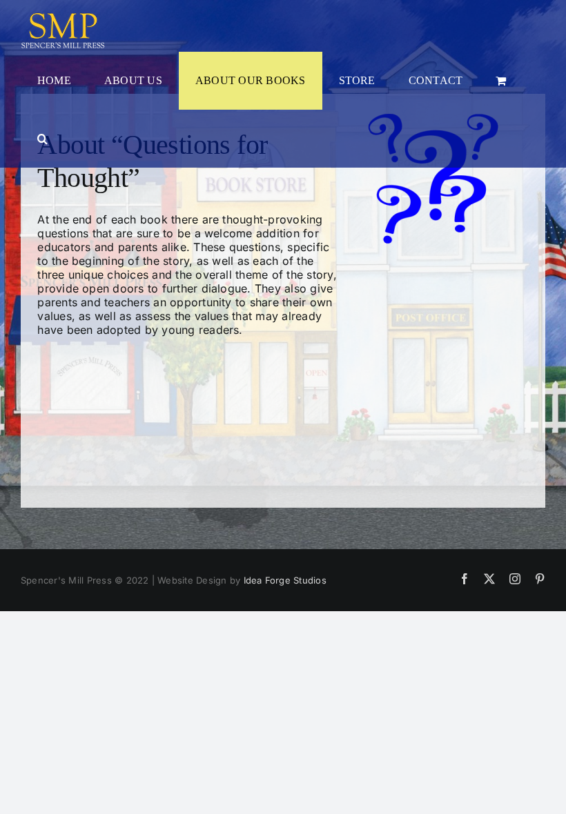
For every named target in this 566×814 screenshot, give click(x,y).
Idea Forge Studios (285, 580)
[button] (42, 139)
